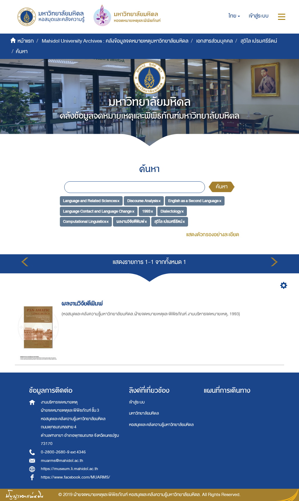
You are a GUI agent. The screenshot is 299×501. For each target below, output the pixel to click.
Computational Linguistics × (86, 221)
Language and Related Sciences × (91, 200)
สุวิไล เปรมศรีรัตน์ (259, 41)
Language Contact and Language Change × (98, 211)
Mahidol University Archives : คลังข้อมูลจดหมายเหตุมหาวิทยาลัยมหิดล (115, 41)
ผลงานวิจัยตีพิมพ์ (82, 303)
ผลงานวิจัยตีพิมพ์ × (132, 221)
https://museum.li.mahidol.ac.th (69, 468)
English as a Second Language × (194, 200)
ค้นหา (221, 186)
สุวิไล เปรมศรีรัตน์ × (169, 221)
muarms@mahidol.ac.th (62, 460)
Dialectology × (172, 211)
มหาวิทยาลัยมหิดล (144, 413)
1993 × (147, 211)
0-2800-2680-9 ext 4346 (63, 452)
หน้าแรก (26, 41)
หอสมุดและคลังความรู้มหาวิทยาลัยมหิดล (161, 424)
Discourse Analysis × (144, 200)
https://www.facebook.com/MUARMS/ (75, 477)
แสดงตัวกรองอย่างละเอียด (212, 234)
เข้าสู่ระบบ (137, 402)
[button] (234, 16)
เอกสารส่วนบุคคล (214, 41)
